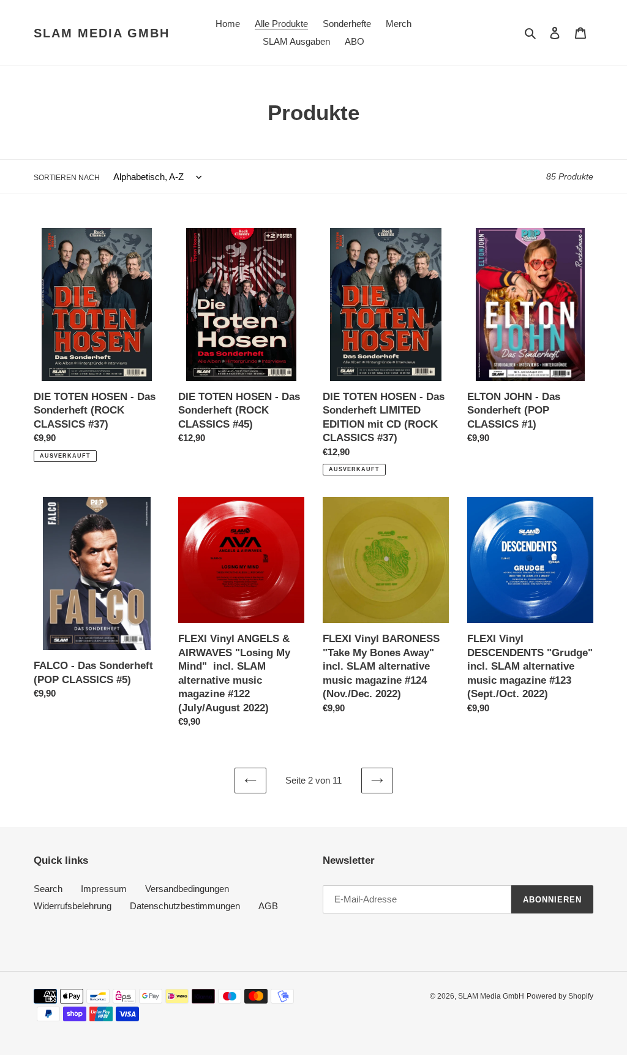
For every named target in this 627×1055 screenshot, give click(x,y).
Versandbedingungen (187, 888)
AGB (268, 906)
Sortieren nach (67, 177)
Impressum (104, 888)
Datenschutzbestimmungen (185, 906)
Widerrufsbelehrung (72, 906)
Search (48, 888)
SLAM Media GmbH (102, 33)
